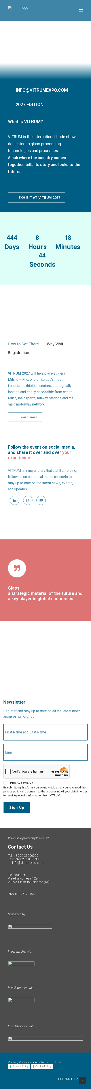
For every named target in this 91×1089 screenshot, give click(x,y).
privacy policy (12, 791)
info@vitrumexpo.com (28, 862)
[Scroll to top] (82, 1080)
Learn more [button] (28, 417)
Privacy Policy (20, 1066)
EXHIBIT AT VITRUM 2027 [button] (39, 197)
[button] (81, 10)
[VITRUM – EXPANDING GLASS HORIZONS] (23, 10)
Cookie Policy (43, 1066)
